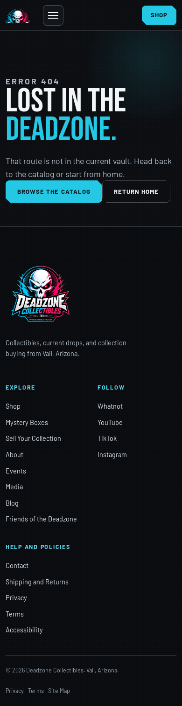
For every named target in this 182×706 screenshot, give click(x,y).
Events (16, 471)
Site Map (59, 690)
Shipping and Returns (37, 582)
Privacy (16, 598)
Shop (13, 406)
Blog (12, 503)
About (14, 455)
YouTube (110, 422)
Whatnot (110, 406)
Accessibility (24, 630)
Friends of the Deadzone (41, 519)
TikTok (107, 438)
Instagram (112, 455)
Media (14, 487)
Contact (17, 565)
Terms (15, 614)
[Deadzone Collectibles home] (18, 15)
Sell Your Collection (33, 438)
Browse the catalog (54, 191)
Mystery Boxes (27, 422)
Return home (136, 191)
